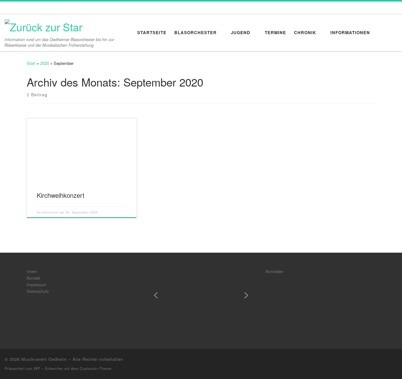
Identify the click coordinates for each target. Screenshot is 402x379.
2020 (44, 63)
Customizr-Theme (95, 368)
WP (37, 368)
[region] (201, 300)
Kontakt (33, 278)
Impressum (36, 284)
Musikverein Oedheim (44, 359)
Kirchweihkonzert (60, 195)
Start (31, 63)
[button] (156, 295)
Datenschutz (38, 291)
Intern (32, 271)
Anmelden (274, 271)
